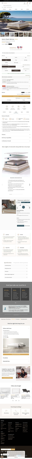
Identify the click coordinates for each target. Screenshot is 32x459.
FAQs (1, 441)
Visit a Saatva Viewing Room (3, 428)
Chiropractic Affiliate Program (25, 427)
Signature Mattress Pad (10, 79)
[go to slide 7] (16, 30)
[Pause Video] (3, 212)
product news (10, 447)
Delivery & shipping (3, 435)
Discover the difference (7, 377)
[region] (16, 186)
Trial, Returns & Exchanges (3, 433)
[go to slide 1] (2, 34)
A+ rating (18, 306)
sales (7, 447)
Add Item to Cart (16, 96)
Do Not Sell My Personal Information (4, 456)
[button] (16, 116)
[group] (16, 21)
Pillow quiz (9, 425)
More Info (27, 0)
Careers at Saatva (25, 424)
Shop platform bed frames (16, 354)
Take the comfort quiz (20, 225)
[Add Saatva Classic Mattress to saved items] (30, 12)
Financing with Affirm (10, 435)
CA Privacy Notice (3, 455)
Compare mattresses (11, 428)
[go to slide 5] (21, 34)
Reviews (9, 429)
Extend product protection (3, 438)
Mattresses (5, 7)
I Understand (16, 457)
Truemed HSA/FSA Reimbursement (10, 439)
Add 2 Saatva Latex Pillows (10, 86)
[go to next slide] (29, 184)
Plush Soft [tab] (19, 202)
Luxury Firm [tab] (23, 202)
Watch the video (27, 225)
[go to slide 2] (7, 34)
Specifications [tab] (7, 262)
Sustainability (17, 428)
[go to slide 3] (12, 34)
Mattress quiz (10, 424)
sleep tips (14, 447)
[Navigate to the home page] (5, 3)
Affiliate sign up (25, 430)
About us (17, 429)
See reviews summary (24, 319)
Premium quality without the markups (19, 424)
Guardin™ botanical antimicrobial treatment (17, 130)
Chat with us (2, 425)
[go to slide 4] (16, 34)
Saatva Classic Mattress (9, 7)
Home (2, 7)
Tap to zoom (28, 30)
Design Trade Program (25, 425)
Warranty (2, 436)
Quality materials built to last (19, 426)
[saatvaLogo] (2, 421)
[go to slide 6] (15, 30)
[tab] (6, 153)
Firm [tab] (27, 202)
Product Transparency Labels (11, 431)
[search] (15, 5)
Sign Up (13, 449)
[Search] (27, 5)
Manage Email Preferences (2, 443)
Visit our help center (3, 424)
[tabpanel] (23, 213)
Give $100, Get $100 (25, 431)
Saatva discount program (11, 437)
